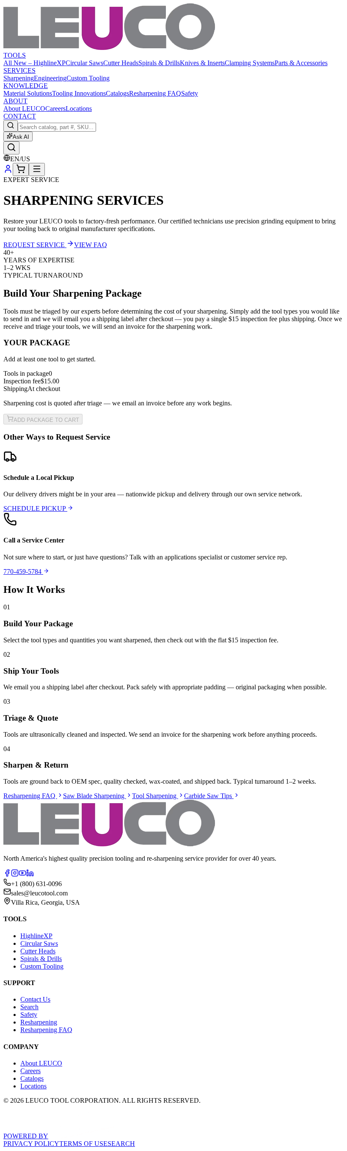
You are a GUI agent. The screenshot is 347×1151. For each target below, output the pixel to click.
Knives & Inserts (202, 62)
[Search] (11, 147)
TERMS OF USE (83, 1143)
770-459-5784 (23, 571)
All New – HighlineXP (34, 62)
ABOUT (15, 101)
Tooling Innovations (79, 93)
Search (29, 1007)
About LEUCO (24, 108)
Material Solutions (27, 93)
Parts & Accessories (301, 62)
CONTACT (19, 116)
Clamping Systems (250, 62)
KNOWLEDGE (25, 85)
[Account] (8, 171)
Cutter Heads (120, 62)
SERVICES (19, 70)
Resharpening (38, 1022)
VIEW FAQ (90, 244)
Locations (79, 108)
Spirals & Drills (159, 62)
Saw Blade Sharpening (94, 795)
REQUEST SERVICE (34, 244)
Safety (189, 93)
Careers (55, 108)
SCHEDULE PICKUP (35, 508)
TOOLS (14, 55)
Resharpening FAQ (155, 93)
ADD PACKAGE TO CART (46, 420)
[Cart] (21, 169)
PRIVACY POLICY (31, 1143)
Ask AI (21, 137)
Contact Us (35, 999)
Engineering (50, 78)
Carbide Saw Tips (209, 795)
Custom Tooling (88, 78)
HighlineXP (36, 935)
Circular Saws (84, 62)
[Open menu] (37, 169)
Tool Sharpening (155, 795)
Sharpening (18, 78)
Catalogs (117, 93)
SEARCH (121, 1143)
